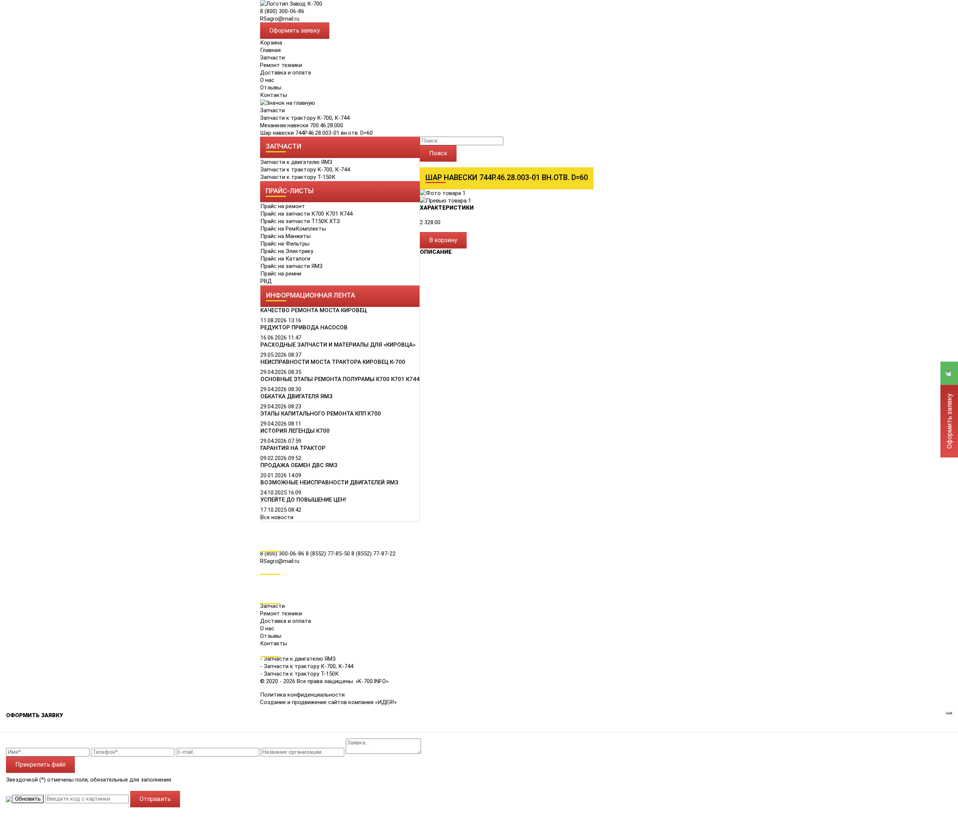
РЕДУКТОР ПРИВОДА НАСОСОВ (304, 327)
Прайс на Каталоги (285, 258)
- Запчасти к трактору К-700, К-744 (306, 666)
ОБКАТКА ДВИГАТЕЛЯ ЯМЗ (296, 396)
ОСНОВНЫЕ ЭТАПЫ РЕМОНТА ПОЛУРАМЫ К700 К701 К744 (339, 379)
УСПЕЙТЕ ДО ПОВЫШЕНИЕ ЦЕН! (303, 499)
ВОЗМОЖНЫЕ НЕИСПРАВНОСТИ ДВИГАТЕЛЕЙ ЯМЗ (329, 482)
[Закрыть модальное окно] (949, 713)
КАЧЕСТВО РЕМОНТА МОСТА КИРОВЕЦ (313, 310)
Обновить (28, 798)
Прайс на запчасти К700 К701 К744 (306, 213)
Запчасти (272, 110)
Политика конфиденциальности (302, 694)
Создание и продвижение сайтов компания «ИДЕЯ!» (328, 702)
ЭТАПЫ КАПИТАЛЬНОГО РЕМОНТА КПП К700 (320, 413)
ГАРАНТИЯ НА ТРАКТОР (293, 448)
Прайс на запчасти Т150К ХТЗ (300, 221)
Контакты (273, 95)
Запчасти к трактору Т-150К (297, 177)
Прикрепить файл (40, 764)
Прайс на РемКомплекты (293, 228)
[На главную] (291, 3)
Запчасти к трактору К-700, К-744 (305, 118)
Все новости (276, 517)
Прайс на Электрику (286, 251)
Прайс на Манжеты (285, 236)
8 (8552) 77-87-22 (373, 553)
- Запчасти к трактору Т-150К (299, 673)
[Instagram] (265, 589)
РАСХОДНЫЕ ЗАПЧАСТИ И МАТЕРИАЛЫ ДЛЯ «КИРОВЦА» (337, 344)
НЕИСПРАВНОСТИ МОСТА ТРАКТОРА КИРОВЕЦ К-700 (332, 362)
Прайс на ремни (280, 273)
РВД (266, 281)
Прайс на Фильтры (284, 243)
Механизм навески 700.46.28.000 (301, 125)
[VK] (265, 578)
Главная (270, 50)
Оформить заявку (294, 30)
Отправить (155, 799)
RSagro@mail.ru (279, 18)
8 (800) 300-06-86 (282, 11)
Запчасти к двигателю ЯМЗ (296, 162)
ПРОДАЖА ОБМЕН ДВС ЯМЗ (299, 465)
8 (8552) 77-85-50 (328, 553)
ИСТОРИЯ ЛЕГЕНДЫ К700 (295, 430)
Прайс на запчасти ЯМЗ (291, 266)
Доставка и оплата (285, 72)
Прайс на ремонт (282, 206)
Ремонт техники (281, 65)
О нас (267, 80)
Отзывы (270, 87)
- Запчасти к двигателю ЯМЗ (298, 658)
